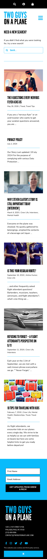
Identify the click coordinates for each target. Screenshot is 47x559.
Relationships (19, 415)
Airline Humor (31, 275)
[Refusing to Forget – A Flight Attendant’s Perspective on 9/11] (23, 319)
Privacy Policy (14, 139)
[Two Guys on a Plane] (15, 12)
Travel (22, 106)
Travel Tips (30, 106)
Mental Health (13, 215)
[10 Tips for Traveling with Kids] (23, 391)
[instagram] (11, 543)
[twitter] (16, 543)
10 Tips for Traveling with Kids (23, 388)
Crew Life (25, 212)
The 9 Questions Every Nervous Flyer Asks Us (23, 75)
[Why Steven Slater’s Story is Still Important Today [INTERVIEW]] (23, 182)
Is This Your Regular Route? (23, 251)
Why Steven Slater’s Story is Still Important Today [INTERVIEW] (23, 177)
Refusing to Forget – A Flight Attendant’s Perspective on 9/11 (23, 314)
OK (23, 553)
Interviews (34, 212)
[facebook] (6, 543)
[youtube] (26, 543)
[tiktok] (21, 543)
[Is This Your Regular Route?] (23, 254)
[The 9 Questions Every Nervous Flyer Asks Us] (23, 80)
